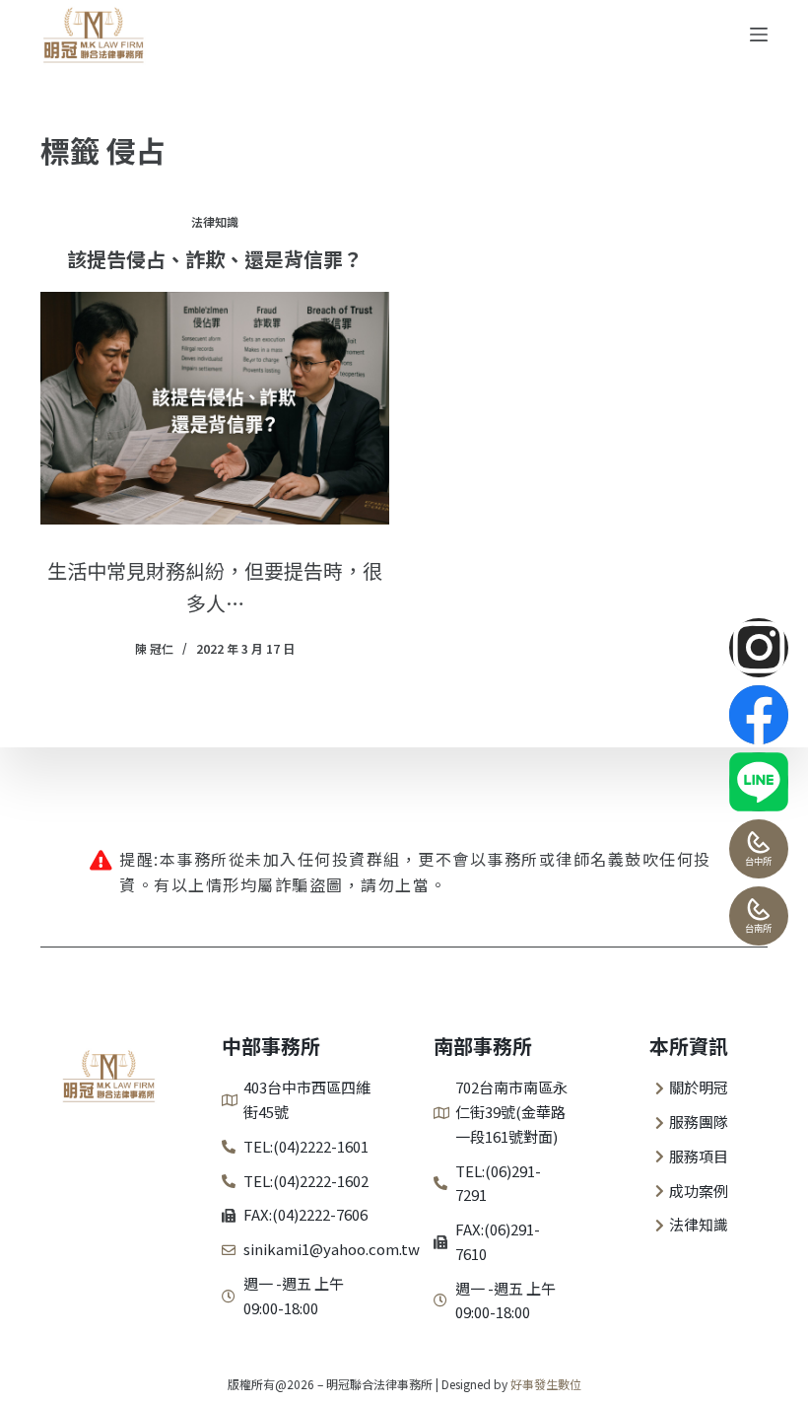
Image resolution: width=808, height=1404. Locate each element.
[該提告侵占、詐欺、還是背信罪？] (214, 408)
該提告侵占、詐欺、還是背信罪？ (215, 259)
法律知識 (214, 221)
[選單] (759, 34)
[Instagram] (758, 647)
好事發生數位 (545, 1383)
